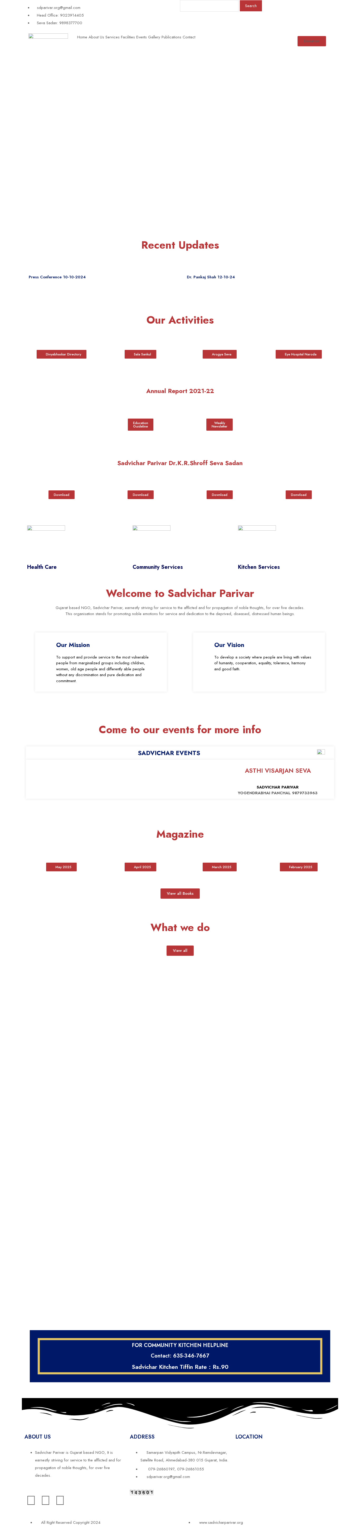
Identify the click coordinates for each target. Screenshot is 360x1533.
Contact (189, 37)
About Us (96, 37)
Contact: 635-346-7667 (180, 1356)
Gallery (154, 37)
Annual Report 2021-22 (180, 390)
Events (141, 37)
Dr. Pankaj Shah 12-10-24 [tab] (211, 277)
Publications (171, 37)
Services (112, 37)
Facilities (128, 37)
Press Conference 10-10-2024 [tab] (57, 277)
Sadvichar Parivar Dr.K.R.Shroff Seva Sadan (180, 463)
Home (82, 37)
